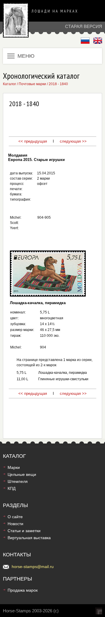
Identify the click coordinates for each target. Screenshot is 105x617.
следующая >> (73, 141)
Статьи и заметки (24, 530)
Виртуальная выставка (29, 537)
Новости (15, 523)
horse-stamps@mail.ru (33, 566)
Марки (14, 467)
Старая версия (83, 26)
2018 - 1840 (58, 84)
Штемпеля (18, 481)
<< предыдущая (32, 141)
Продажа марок (23, 590)
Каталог (9, 84)
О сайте (15, 516)
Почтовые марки (32, 84)
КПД (11, 488)
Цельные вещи (22, 474)
